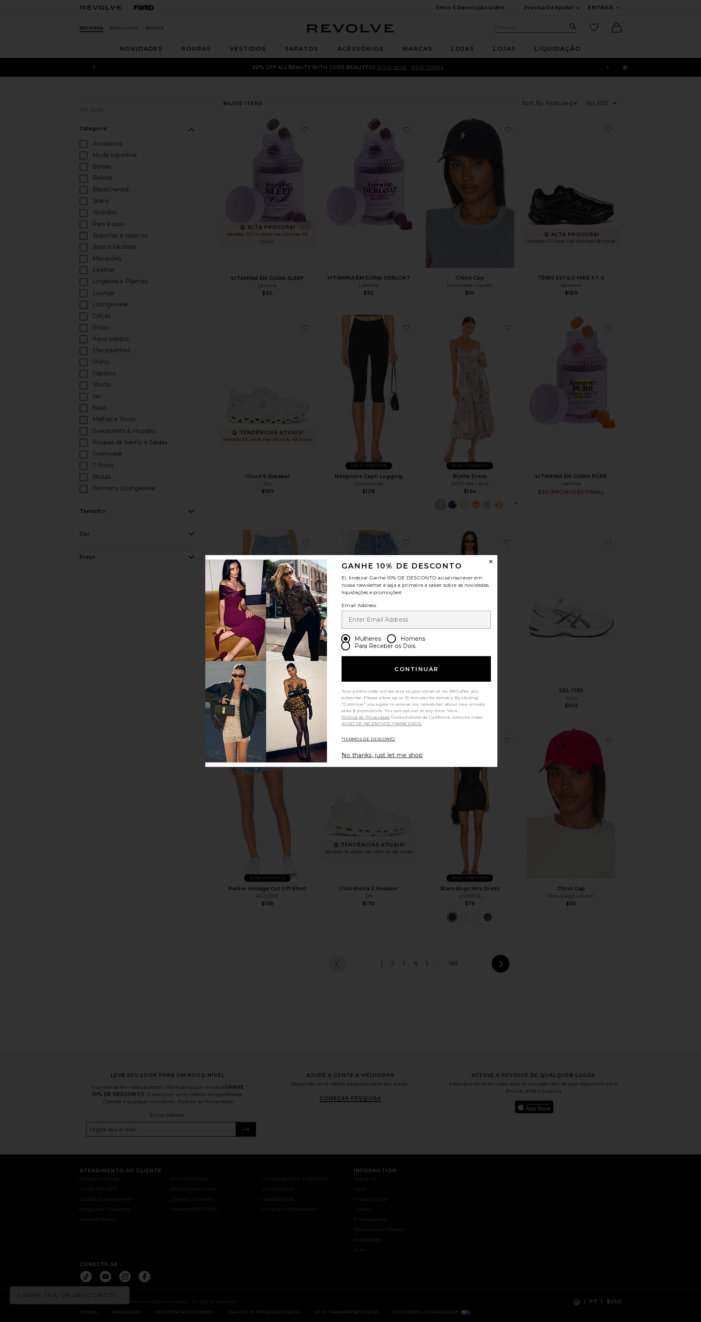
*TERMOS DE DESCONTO (368, 739)
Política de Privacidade (366, 717)
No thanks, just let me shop (382, 755)
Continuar (416, 669)
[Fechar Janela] (490, 561)
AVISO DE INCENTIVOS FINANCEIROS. (382, 723)
